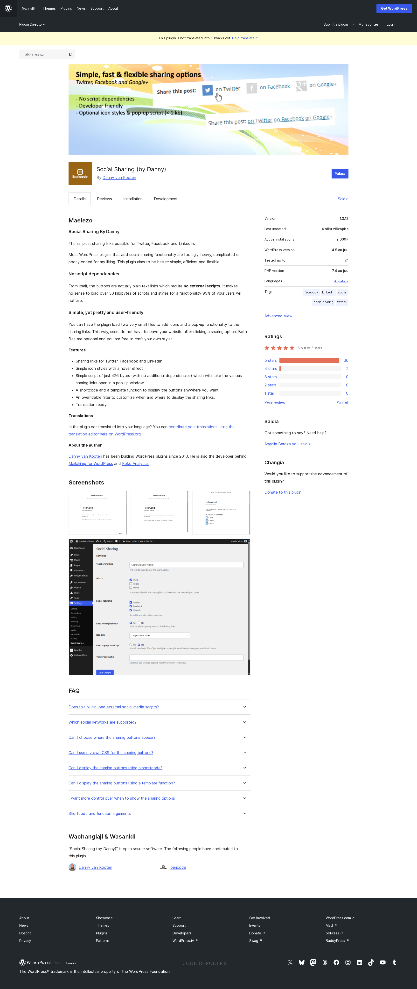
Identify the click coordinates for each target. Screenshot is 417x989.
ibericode (178, 867)
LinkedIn (328, 292)
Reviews (104, 198)
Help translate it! (245, 38)
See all (342, 402)
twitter (342, 302)
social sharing (324, 302)
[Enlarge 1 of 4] (120, 497)
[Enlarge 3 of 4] (244, 497)
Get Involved (259, 918)
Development (166, 198)
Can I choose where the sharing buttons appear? (112, 737)
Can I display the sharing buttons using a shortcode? (115, 768)
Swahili (70, 963)
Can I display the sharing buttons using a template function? (122, 783)
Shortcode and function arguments (100, 813)
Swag (255, 941)
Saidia (343, 198)
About (24, 918)
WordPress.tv (185, 941)
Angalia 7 (341, 281)
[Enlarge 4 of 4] (244, 545)
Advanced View (278, 315)
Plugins (101, 933)
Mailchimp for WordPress (91, 463)
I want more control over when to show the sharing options (122, 798)
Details (80, 198)
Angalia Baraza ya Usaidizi (287, 443)
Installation (133, 198)
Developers (182, 933)
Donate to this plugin (282, 492)
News (23, 925)
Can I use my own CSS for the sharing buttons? (111, 752)
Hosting (25, 933)
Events (254, 925)
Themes (102, 925)
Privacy (25, 941)
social (342, 292)
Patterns (103, 941)
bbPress (334, 933)
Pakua (340, 173)
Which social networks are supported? (103, 722)
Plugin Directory (32, 24)
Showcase (104, 918)
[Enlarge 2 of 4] (182, 497)
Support (179, 925)
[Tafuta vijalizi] (70, 54)
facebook (311, 292)
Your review (274, 402)
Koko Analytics (135, 463)
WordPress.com (340, 918)
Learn (177, 918)
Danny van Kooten (119, 177)
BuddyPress (337, 941)
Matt (331, 925)
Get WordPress (394, 8)
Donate (257, 933)
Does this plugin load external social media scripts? (114, 707)
